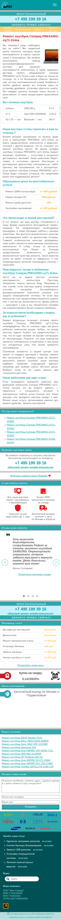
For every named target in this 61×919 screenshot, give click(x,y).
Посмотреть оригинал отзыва (34, 574)
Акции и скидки (8, 29)
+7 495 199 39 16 (30, 19)
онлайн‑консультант (41, 467)
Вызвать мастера (53, 29)
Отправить (30, 806)
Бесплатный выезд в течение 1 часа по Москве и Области (43, 516)
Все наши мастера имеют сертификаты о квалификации (17, 500)
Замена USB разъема (18, 849)
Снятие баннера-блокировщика (24, 845)
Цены (38, 29)
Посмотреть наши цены (30, 665)
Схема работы (23, 29)
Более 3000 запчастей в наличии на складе (43, 500)
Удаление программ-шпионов (23, 841)
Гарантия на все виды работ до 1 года (18, 515)
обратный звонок (18, 467)
